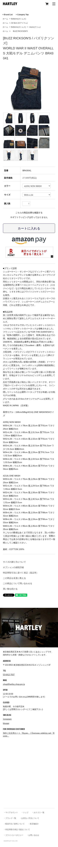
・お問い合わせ (33, 835)
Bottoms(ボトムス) (18, 19)
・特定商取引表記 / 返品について (17, 829)
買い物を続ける (10, 589)
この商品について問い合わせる (17, 583)
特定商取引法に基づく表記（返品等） (20, 572)
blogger (6, 723)
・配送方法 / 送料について (14, 824)
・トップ (24, 812)
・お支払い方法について (29, 818)
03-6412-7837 (9, 675)
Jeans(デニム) (35, 27)
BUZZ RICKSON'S (19, 31)
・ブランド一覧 (10, 818)
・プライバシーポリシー (13, 835)
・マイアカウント (11, 812)
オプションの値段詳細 (13, 567)
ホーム (5, 19)
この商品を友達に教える (14, 578)
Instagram (7, 719)
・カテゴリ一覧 (38, 812)
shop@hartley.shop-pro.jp (14, 684)
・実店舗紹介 (33, 824)
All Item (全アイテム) (19, 23)
